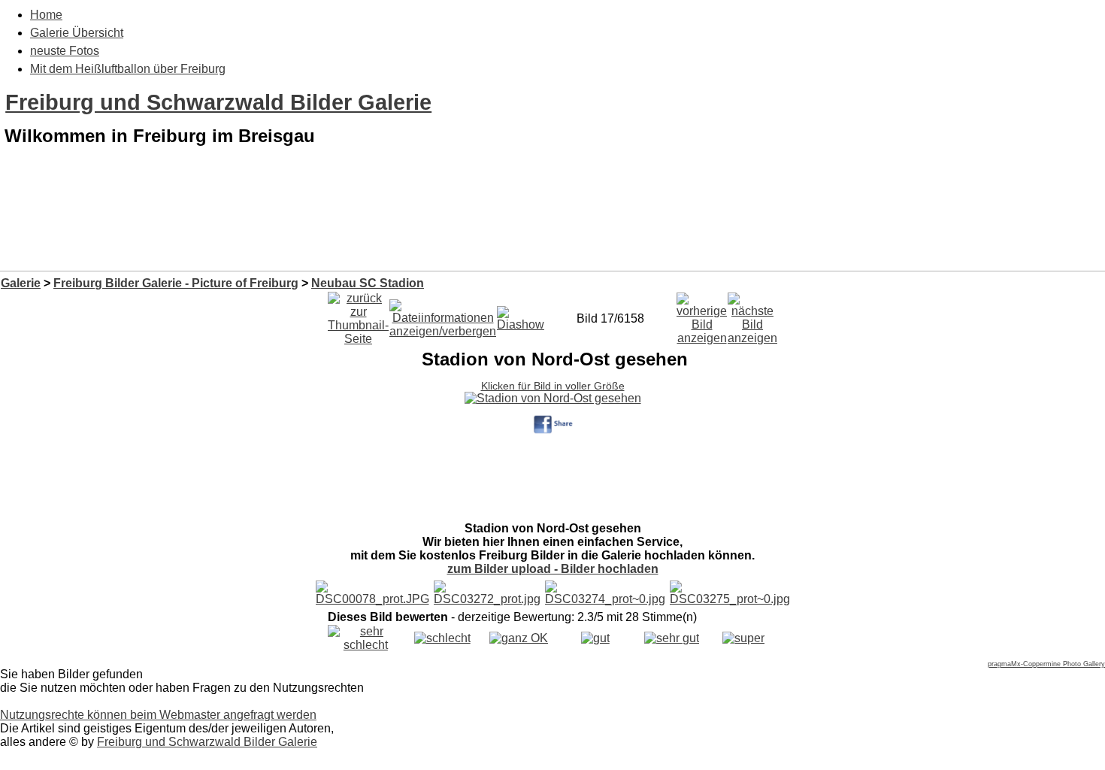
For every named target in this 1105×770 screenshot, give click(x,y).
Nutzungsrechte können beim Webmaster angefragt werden (158, 714)
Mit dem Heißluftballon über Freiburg (128, 68)
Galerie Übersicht (76, 32)
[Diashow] (520, 314)
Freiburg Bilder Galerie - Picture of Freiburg (175, 283)
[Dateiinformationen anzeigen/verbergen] (442, 314)
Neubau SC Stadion (367, 283)
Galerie (21, 283)
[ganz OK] (518, 638)
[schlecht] (442, 638)
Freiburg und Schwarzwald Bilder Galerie (218, 102)
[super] (743, 638)
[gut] (595, 638)
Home (46, 14)
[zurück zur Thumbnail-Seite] (358, 314)
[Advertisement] (552, 231)
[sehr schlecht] (366, 644)
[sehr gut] (671, 638)
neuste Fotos (64, 50)
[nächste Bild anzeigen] (752, 314)
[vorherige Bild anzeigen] (702, 314)
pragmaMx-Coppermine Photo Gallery (1046, 664)
